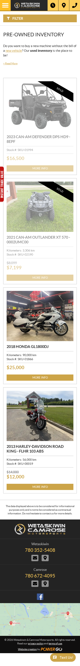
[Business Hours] (53, 5)
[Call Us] (74, 5)
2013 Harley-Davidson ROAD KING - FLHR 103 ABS (35, 448)
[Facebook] (40, 596)
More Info (40, 168)
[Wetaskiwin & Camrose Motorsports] (29, 5)
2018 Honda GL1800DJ (28, 346)
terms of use (55, 643)
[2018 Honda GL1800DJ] (40, 316)
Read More (10, 63)
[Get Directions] (63, 5)
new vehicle (14, 50)
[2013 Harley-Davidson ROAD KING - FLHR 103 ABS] (40, 416)
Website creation (27, 649)
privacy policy (36, 643)
